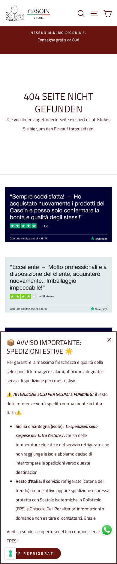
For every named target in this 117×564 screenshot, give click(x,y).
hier (33, 128)
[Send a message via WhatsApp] (107, 530)
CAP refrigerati (34, 553)
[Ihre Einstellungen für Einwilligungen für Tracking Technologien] (10, 553)
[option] (58, 36)
